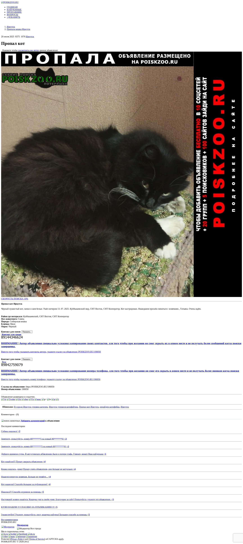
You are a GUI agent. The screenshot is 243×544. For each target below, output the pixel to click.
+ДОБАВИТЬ (13, 17)
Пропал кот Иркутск (89, 407)
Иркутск (30, 36)
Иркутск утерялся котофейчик (63, 407)
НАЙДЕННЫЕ (14, 9)
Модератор (22, 525)
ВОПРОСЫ (12, 14)
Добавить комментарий (33, 421)
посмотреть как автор (28, 50)
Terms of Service (36, 539)
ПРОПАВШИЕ (14, 12)
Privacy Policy (17, 539)
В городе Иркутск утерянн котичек (31, 407)
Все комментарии (9, 519)
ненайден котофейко (110, 407)
